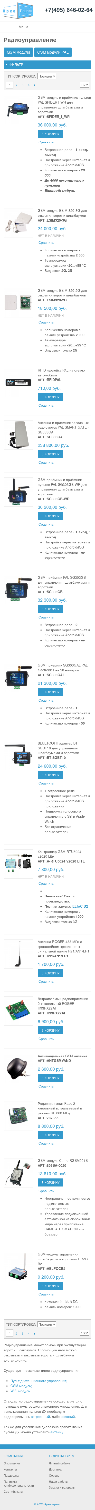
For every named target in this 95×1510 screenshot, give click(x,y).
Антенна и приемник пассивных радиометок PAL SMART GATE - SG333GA (63, 427)
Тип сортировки (20, 76)
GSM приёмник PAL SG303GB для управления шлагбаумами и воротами (64, 582)
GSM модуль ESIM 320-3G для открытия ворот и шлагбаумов (62, 213)
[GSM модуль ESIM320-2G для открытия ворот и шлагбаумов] (18, 302)
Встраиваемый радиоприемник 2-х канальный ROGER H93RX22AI (63, 1003)
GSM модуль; (21, 1385)
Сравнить (46, 141)
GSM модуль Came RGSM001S (63, 1160)
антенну (56, 1431)
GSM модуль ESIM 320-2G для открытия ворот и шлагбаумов (62, 293)
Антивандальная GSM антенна (62, 1055)
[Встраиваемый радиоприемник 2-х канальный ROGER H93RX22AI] (18, 1011)
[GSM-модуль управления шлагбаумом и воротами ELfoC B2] (18, 1266)
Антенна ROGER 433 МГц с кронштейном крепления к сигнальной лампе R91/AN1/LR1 (63, 946)
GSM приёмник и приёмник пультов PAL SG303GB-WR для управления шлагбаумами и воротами (62, 486)
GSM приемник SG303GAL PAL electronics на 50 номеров (63, 667)
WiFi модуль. (20, 1390)
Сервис (54, 1475)
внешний (68, 1416)
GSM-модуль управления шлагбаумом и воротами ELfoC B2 (63, 1259)
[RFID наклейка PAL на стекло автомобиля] (18, 382)
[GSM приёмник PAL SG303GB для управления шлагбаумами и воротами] (18, 589)
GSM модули (18, 52)
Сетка (84, 76)
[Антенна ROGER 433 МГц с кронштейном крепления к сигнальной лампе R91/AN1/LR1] (18, 954)
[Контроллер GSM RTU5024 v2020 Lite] (18, 864)
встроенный (40, 1416)
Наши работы (58, 1481)
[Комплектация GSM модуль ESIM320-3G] (18, 222)
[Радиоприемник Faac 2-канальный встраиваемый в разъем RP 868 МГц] (18, 1115)
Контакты (10, 1469)
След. (35, 85)
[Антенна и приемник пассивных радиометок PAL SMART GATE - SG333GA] (18, 435)
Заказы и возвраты (62, 1487)
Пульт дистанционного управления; (38, 1380)
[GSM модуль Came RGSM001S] (18, 1172)
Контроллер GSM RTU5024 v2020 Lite (59, 854)
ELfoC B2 (80, 906)
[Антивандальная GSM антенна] (18, 1068)
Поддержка (11, 1475)
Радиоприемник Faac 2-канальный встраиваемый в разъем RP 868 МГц (60, 1108)
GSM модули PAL (53, 52)
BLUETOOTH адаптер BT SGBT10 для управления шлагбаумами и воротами (58, 748)
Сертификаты (13, 1491)
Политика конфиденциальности (19, 1483)
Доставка (55, 1469)
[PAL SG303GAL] (18, 677)
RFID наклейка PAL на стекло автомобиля (61, 372)
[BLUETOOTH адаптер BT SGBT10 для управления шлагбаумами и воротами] (18, 755)
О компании (12, 1463)
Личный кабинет (60, 1463)
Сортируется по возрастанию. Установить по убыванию (60, 76)
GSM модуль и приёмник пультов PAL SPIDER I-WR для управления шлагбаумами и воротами (64, 104)
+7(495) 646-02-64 (69, 10)
